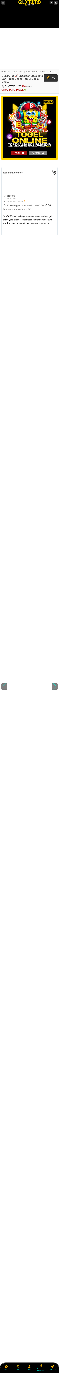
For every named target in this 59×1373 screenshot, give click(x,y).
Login (18, 1369)
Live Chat (53, 1369)
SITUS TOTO (18, 71)
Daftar (29, 1369)
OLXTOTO (5, 71)
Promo (6, 1369)
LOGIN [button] (16, 153)
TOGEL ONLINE (32, 71)
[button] (4, 686)
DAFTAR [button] (36, 153)
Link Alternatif (40, 1369)
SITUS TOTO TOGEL (50, 71)
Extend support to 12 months (29, 205)
